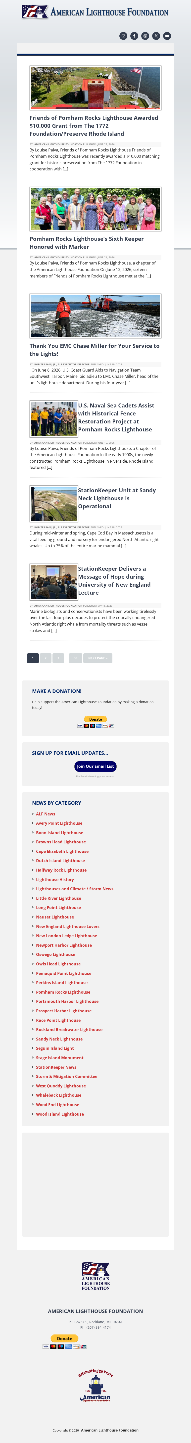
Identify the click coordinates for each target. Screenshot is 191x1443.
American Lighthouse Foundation (95, 12)
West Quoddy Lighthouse (61, 1086)
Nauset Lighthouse (55, 917)
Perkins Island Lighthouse (62, 982)
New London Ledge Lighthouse (66, 935)
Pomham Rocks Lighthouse (63, 992)
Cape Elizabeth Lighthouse (62, 851)
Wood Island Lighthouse (60, 1114)
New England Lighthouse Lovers (67, 926)
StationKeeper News (56, 1067)
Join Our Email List (95, 766)
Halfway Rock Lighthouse (61, 870)
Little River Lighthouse (58, 898)
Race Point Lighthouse (58, 1020)
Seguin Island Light (55, 1048)
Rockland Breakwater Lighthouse (69, 1029)
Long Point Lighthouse (58, 907)
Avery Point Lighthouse (59, 823)
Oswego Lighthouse (55, 954)
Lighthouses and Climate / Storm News (74, 889)
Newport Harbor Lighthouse (64, 945)
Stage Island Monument (60, 1057)
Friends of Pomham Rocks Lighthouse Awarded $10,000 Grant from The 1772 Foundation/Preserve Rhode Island (94, 125)
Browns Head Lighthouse (61, 842)
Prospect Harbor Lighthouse (64, 1011)
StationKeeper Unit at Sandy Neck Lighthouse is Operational (117, 498)
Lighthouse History (55, 879)
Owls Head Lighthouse (58, 964)
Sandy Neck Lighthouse (59, 1039)
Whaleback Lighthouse (58, 1095)
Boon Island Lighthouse (59, 832)
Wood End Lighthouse (57, 1104)
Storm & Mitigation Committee (66, 1076)
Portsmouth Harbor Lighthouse (67, 1001)
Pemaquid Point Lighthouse (63, 973)
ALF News (45, 814)
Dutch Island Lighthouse (60, 860)
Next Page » (97, 658)
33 (75, 658)
